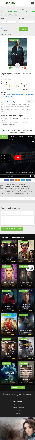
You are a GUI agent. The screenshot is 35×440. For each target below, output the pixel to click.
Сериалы (5, 30)
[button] (8, 124)
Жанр (3, 18)
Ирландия (26, 84)
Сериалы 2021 (10, 96)
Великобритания (16, 84)
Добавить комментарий (12, 229)
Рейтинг (21, 9)
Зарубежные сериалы (13, 94)
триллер (13, 86)
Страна (21, 18)
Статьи (18, 410)
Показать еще (17, 387)
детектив (21, 86)
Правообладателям (18, 408)
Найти (23, 29)
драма (7, 86)
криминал (28, 86)
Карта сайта (18, 405)
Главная (18, 413)
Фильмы (5, 28)
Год (2, 9)
